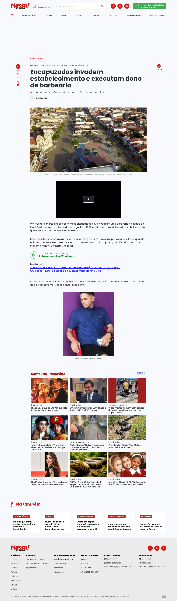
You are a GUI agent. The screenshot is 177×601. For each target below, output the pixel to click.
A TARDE (84, 563)
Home (33, 58)
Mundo (14, 585)
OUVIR (18, 70)
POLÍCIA (49, 15)
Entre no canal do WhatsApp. (57, 256)
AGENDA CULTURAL (134, 15)
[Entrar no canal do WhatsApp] (33, 255)
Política (14, 572)
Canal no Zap (60, 563)
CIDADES (64, 15)
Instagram (58, 567)
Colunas (31, 555)
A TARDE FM (86, 567)
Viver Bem (15, 580)
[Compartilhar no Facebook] (18, 78)
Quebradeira (32, 567)
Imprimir (159, 69)
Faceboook (59, 572)
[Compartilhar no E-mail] (18, 85)
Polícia (40, 58)
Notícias (16, 555)
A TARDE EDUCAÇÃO (89, 572)
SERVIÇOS (113, 15)
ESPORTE (80, 15)
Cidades (14, 576)
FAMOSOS (96, 15)
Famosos (15, 563)
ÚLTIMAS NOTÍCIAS (29, 15)
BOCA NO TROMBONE (158, 15)
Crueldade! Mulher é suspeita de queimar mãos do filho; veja (65, 270)
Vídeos (14, 589)
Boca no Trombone (35, 559)
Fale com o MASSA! (64, 555)
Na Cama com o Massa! (37, 563)
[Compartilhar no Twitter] (18, 81)
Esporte (14, 567)
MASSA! (84, 559)
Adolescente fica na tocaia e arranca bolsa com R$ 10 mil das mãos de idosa (75, 267)
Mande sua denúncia (63, 559)
